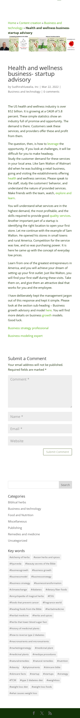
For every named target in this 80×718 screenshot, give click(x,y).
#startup (34, 673)
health (12, 178)
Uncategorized (17, 540)
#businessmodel (18, 576)
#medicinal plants (19, 654)
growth (47, 315)
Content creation (30, 23)
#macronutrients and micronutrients (29, 641)
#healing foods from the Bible (26, 609)
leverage (53, 144)
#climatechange (18, 589)
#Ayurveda (15, 563)
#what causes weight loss (23, 693)
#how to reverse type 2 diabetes (27, 635)
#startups (48, 673)
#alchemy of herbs (20, 557)
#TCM (13, 680)
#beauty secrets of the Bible (40, 563)
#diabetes (36, 589)
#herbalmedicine (54, 609)
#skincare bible (52, 667)
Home (12, 23)
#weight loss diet (19, 686)
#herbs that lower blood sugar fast (28, 622)
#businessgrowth (19, 570)
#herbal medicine (19, 615)
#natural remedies (43, 661)
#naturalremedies (19, 661)
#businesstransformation (47, 583)
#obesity (14, 667)
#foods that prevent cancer (24, 602)
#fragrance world (52, 602)
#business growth (41, 570)
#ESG (51, 596)
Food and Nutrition (20, 515)
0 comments (51, 91)
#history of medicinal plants (24, 628)
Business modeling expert (25, 336)
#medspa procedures (44, 654)
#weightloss (53, 680)
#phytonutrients (31, 667)
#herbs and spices (42, 615)
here (49, 310)
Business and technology (24, 91)
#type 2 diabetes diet (31, 680)
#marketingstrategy (20, 648)
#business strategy (20, 583)
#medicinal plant (44, 648)
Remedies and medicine (24, 534)
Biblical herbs (17, 502)
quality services (60, 216)
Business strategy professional (28, 328)
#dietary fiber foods (56, 589)
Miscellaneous (17, 521)
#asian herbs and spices (47, 557)
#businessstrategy (41, 576)
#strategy (62, 673)
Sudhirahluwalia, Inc (25, 87)
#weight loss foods (42, 686)
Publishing (15, 528)
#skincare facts (18, 673)
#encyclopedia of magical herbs (27, 596)
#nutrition (62, 661)
